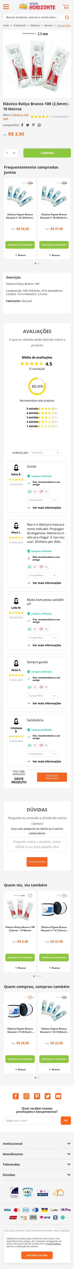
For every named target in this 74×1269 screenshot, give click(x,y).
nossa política (53, 1243)
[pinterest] (33, 124)
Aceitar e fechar (37, 1255)
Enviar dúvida (37, 861)
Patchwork (20, 25)
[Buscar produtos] (67, 17)
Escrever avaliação (52, 777)
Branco (49, 25)
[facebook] (22, 124)
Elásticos (35, 25)
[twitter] (27, 125)
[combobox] (37, 17)
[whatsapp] (39, 125)
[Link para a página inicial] (6, 25)
